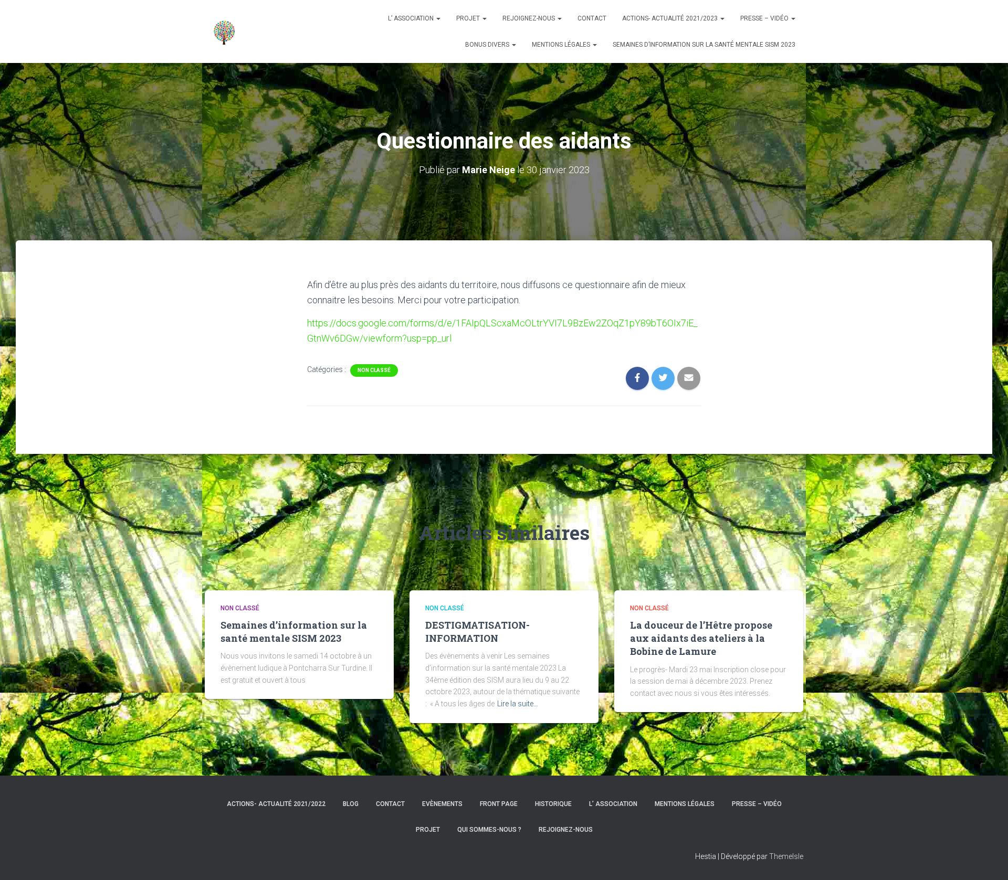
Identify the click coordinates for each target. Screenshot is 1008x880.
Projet (468, 18)
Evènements (442, 804)
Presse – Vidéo (765, 18)
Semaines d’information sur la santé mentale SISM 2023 (704, 44)
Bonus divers (488, 44)
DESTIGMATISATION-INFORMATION (477, 631)
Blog (351, 804)
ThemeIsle (786, 856)
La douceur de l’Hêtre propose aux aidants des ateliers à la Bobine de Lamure (701, 638)
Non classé (374, 370)
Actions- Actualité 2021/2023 (670, 18)
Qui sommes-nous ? (489, 829)
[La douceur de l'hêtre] (224, 31)
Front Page (499, 804)
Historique (553, 804)
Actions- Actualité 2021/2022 (276, 804)
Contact (592, 18)
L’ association (411, 18)
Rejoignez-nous (529, 18)
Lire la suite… (517, 703)
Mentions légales (562, 44)
